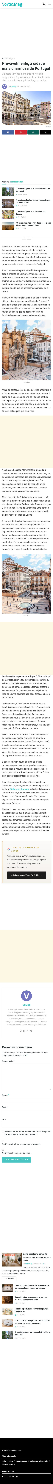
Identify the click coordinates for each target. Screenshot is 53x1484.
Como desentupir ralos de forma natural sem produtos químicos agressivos (32, 1286)
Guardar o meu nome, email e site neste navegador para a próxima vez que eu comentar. (28, 1133)
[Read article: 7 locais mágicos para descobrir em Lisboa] (8, 214)
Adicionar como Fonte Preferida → (26, 875)
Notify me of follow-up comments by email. (21, 1144)
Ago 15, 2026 (22, 205)
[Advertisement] (26, 442)
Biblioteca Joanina (19, 789)
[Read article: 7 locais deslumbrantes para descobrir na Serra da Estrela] (8, 203)
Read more (10, 1278)
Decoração (9, 1255)
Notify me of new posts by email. (16, 1153)
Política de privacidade (39, 1461)
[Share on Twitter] (45, 132)
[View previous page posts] (24, 238)
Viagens (12, 58)
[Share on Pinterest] (21, 132)
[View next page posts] (29, 238)
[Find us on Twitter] (6, 1476)
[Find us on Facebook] (2, 1476)
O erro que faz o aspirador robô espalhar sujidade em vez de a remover (32, 1321)
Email (5, 1107)
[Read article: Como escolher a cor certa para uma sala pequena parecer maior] (12, 1259)
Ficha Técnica (7, 1461)
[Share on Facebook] (8, 132)
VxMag (13, 86)
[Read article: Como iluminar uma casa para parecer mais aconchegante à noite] (7, 1300)
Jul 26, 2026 (22, 228)
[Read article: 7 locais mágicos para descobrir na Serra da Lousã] (8, 191)
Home (4, 58)
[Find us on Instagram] (13, 1476)
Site (4, 1119)
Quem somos (21, 1461)
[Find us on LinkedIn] (17, 1476)
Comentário (8, 1061)
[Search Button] (44, 4)
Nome (5, 1095)
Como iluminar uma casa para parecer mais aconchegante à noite (31, 1298)
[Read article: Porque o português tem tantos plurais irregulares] (7, 1311)
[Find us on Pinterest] (9, 1476)
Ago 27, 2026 (22, 194)
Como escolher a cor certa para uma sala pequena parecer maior (37, 1257)
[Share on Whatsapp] (33, 132)
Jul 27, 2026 (22, 217)
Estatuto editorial (8, 1464)
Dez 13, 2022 (26, 86)
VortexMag (12, 4)
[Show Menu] (49, 4)
